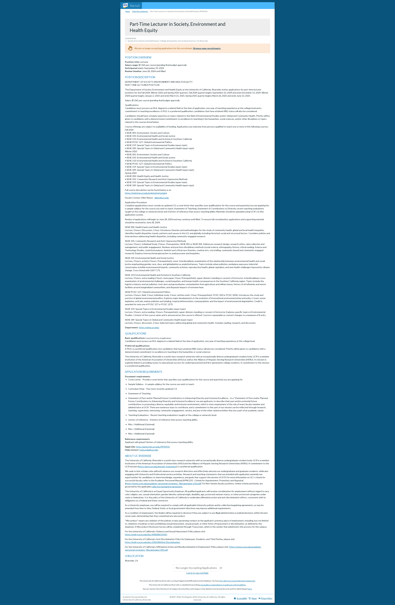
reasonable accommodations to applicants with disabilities (223, 585)
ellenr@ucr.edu (161, 197)
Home (127, 11)
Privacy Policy (266, 598)
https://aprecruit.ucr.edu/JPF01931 (153, 446)
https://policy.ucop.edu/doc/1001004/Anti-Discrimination (152, 542)
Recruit (135, 5)
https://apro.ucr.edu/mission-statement (157, 466)
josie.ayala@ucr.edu (148, 449)
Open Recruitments (140, 11)
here (250, 589)
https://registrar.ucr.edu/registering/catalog (146, 193)
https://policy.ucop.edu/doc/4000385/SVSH (146, 534)
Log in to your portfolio (197, 573)
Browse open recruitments (207, 48)
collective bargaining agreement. (167, 486)
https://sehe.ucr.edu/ (149, 327)
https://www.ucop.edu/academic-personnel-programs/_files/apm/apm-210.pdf (163, 483)
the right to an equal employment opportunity (237, 581)
